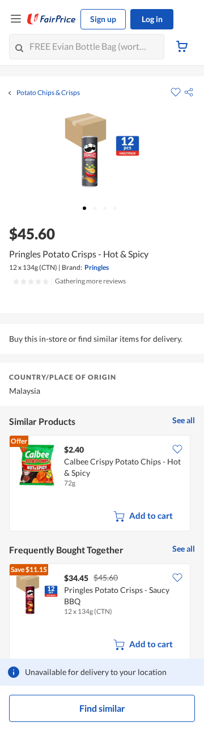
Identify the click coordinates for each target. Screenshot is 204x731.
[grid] (102, 484)
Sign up (103, 19)
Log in (152, 19)
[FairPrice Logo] (51, 19)
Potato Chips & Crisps (48, 92)
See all (183, 420)
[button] (188, 92)
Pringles (96, 267)
